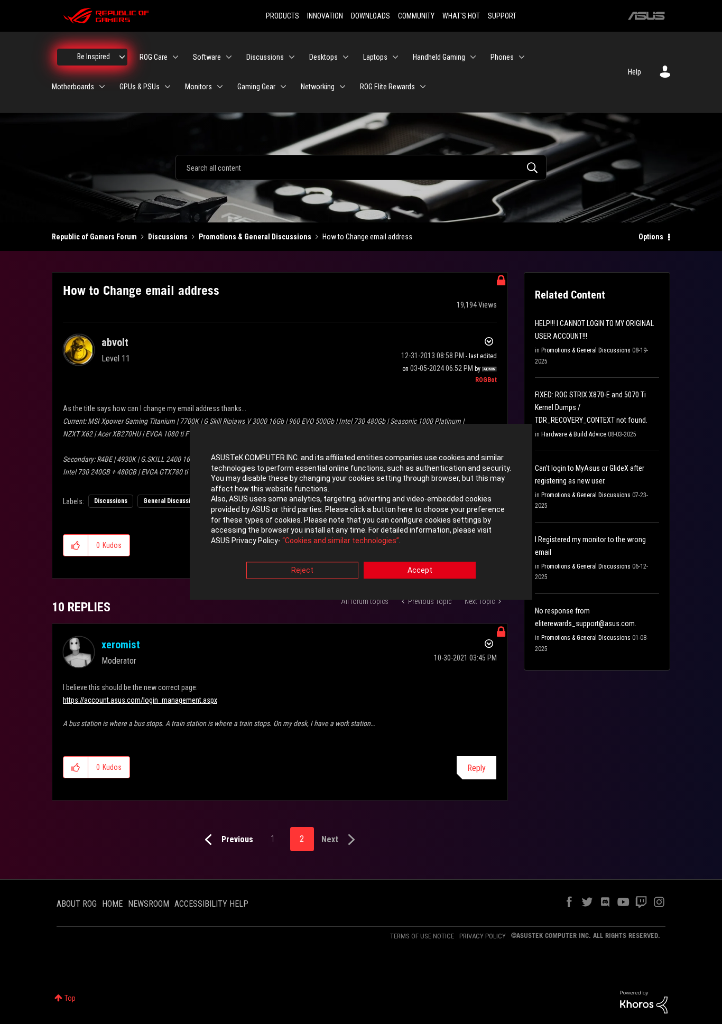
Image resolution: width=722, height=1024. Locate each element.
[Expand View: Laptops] (395, 57)
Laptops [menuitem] (375, 57)
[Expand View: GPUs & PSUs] (167, 86)
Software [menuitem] (207, 57)
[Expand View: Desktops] (345, 57)
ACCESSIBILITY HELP (211, 904)
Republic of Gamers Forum (94, 236)
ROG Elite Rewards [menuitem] (387, 86)
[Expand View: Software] (229, 57)
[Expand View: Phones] (521, 57)
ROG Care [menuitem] (154, 57)
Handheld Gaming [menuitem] (439, 57)
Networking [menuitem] (318, 86)
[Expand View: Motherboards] (102, 86)
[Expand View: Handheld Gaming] (473, 57)
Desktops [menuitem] (323, 57)
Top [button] (70, 998)
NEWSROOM (148, 904)
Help (634, 72)
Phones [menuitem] (502, 57)
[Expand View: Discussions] (291, 57)
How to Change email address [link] (367, 236)
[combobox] (361, 167)
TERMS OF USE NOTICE (422, 936)
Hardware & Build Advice (573, 434)
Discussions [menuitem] (265, 57)
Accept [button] (420, 570)
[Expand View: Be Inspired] (122, 57)
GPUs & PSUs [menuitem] (139, 86)
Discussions (168, 236)
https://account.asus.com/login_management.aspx (140, 700)
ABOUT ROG (77, 904)
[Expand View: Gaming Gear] (283, 86)
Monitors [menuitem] (198, 86)
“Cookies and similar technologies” (340, 540)
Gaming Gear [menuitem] (256, 86)
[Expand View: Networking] (342, 86)
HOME (112, 904)
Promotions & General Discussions (255, 236)
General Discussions (171, 501)
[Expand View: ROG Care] (175, 57)
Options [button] (650, 236)
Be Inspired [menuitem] (93, 56)
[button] (75, 545)
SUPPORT (502, 16)
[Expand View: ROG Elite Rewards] (423, 86)
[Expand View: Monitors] (220, 86)
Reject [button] (302, 570)
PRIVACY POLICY (482, 936)
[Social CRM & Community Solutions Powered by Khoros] (644, 1001)
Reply (476, 768)
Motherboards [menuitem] (73, 86)
